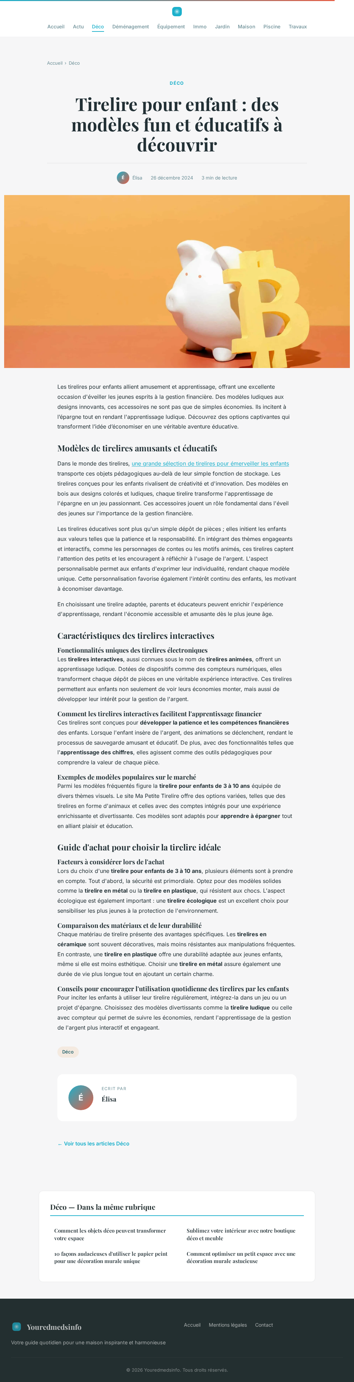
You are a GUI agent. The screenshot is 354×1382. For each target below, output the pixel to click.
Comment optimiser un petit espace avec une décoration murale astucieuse (241, 1257)
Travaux (298, 26)
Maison (246, 26)
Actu (78, 26)
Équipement (171, 26)
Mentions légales (228, 1325)
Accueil (56, 26)
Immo (200, 26)
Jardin (222, 26)
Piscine (271, 26)
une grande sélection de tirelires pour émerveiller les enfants (210, 463)
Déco (98, 26)
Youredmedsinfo (54, 1327)
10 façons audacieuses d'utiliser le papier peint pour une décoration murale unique (110, 1257)
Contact (264, 1325)
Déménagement (130, 26)
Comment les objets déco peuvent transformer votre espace (110, 1234)
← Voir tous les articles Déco (93, 1143)
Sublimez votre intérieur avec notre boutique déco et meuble (241, 1234)
